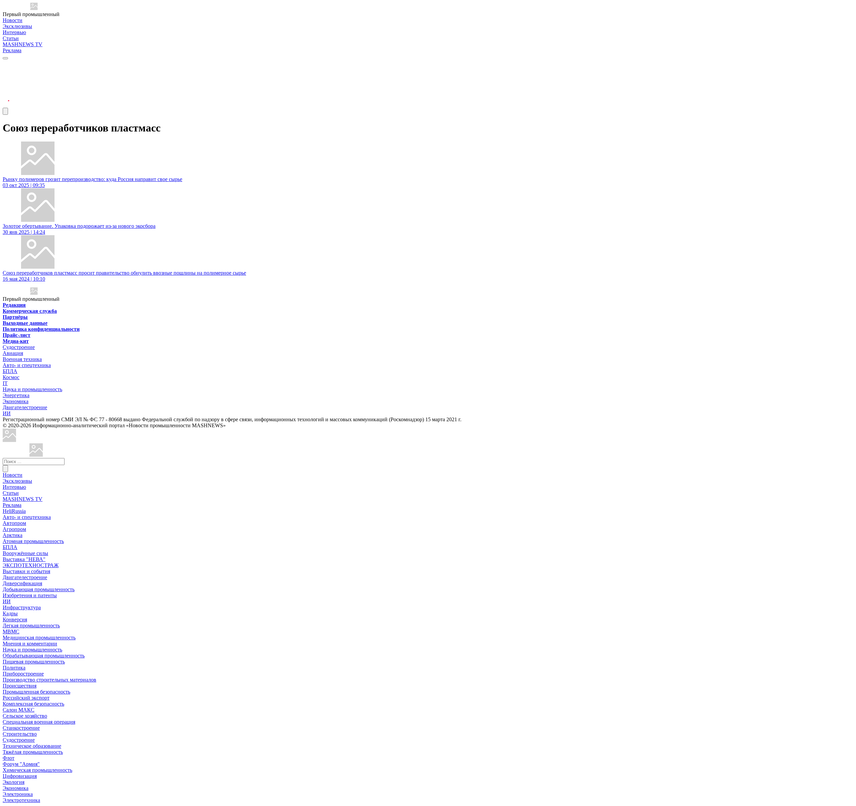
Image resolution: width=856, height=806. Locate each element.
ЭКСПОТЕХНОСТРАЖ (31, 565)
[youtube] (6, 80)
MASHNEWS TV (22, 44)
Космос (11, 377)
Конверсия (15, 619)
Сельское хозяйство (25, 716)
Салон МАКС (18, 710)
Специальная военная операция (39, 722)
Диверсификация (22, 583)
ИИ (7, 413)
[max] (6, 72)
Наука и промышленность (32, 389)
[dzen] (6, 96)
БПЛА (10, 371)
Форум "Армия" (21, 764)
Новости (12, 20)
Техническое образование (32, 746)
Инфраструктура (22, 607)
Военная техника (22, 359)
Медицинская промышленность (39, 637)
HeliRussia (14, 511)
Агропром (14, 529)
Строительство (20, 734)
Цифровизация (20, 776)
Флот (8, 758)
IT (5, 383)
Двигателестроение (25, 407)
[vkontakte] (6, 88)
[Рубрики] (5, 58)
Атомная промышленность (33, 541)
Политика (14, 667)
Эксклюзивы (17, 26)
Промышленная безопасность (36, 692)
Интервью (14, 32)
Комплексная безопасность (33, 704)
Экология (13, 782)
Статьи (11, 38)
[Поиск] (5, 468)
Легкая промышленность (31, 625)
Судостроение (19, 347)
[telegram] (6, 64)
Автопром (14, 523)
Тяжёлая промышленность (33, 752)
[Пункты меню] (5, 111)
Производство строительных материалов (49, 680)
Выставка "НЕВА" (24, 559)
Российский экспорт (26, 698)
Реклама (12, 50)
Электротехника (21, 800)
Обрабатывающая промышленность (44, 655)
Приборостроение (23, 674)
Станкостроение (21, 728)
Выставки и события (26, 571)
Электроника (18, 794)
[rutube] (6, 104)
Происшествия (19, 686)
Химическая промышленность (37, 770)
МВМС (11, 631)
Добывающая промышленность (39, 589)
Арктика (12, 535)
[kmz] (36, 455)
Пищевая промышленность (34, 661)
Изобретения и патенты (30, 595)
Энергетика (16, 395)
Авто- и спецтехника (27, 365)
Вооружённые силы (25, 553)
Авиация (13, 353)
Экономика (15, 401)
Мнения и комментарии (30, 643)
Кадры (10, 613)
